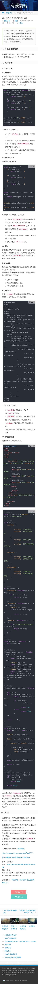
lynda (19, 972)
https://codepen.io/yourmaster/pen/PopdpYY (17, 853)
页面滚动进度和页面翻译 (13, 957)
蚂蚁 (16, 21)
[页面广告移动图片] (14, 921)
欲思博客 (21, 968)
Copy (33, 90)
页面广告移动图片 (11, 938)
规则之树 (7, 970)
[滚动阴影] (32, 921)
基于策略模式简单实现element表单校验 (16, 857)
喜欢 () (20, 892)
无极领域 (24, 970)
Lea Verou (31, 970)
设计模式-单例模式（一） (9, 911)
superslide (13, 970)
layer (19, 970)
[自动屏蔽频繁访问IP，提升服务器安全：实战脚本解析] (23, 921)
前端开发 (9, 13)
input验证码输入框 (11, 954)
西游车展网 (6, 968)
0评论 (21, 23)
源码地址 (21, 848)
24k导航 (14, 972)
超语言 (26, 968)
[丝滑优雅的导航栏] (5, 921)
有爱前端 (15, 880)
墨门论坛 (8, 972)
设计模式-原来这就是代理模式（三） (28, 911)
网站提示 (8, 951)
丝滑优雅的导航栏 (11, 935)
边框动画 (8, 948)
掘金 (3, 972)
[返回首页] (3, 13)
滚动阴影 (8, 944)
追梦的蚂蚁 (13, 968)
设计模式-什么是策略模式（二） (15, 17)
